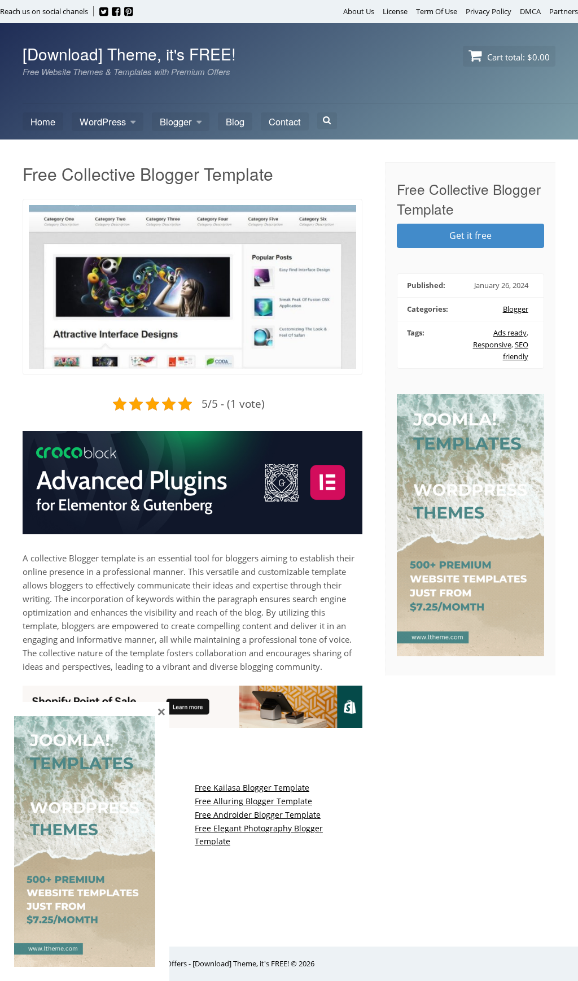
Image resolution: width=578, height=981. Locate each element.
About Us (358, 11)
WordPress (103, 121)
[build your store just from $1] (192, 721)
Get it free (470, 235)
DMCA (530, 11)
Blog (235, 121)
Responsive (492, 344)
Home (42, 121)
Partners (563, 11)
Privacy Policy (488, 11)
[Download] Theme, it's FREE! (129, 53)
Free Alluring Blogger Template (253, 801)
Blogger (176, 121)
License (395, 11)
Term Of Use (436, 11)
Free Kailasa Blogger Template (252, 787)
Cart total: (517, 57)
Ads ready (510, 333)
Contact (285, 121)
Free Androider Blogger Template (258, 814)
